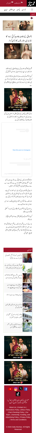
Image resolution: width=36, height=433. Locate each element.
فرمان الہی (8, 2)
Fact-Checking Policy (17, 412)
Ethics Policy (25, 410)
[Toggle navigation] (32, 10)
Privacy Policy (25, 417)
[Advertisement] (15, 62)
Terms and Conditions (18, 420)
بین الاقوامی (16, 400)
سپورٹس (10, 400)
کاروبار (19, 402)
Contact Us (21, 407)
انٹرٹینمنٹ (24, 402)
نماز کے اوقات (17, 2)
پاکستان (21, 400)
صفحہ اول (26, 400)
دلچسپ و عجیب (13, 402)
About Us (13, 407)
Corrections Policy (13, 410)
